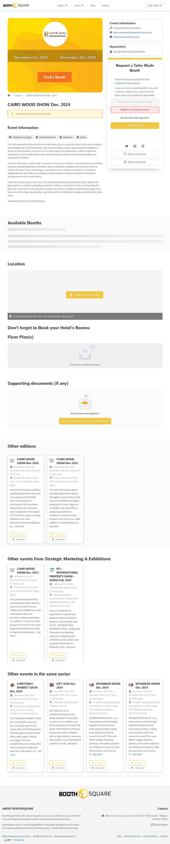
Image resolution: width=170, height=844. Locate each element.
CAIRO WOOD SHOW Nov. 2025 (67, 461)
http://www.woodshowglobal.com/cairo (132, 32)
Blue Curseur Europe (12, 836)
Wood (83, 137)
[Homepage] (27, 5)
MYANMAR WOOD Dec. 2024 (108, 685)
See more (19, 526)
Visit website (20, 539)
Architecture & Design (22, 137)
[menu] (83, 5)
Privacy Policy (150, 836)
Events (18, 95)
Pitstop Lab (18, 840)
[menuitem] (63, 5)
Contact (105, 5)
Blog (92, 5)
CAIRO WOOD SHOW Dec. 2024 (41, 95)
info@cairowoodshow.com (126, 37)
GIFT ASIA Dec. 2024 (66, 685)
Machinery (67, 137)
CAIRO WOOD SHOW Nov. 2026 (28, 461)
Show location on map (86, 295)
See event (19, 535)
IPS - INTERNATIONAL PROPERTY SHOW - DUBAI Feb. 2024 (63, 574)
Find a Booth (55, 77)
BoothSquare (161, 824)
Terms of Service (132, 836)
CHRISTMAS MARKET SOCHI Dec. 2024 (24, 687)
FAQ (119, 836)
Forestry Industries (47, 137)
